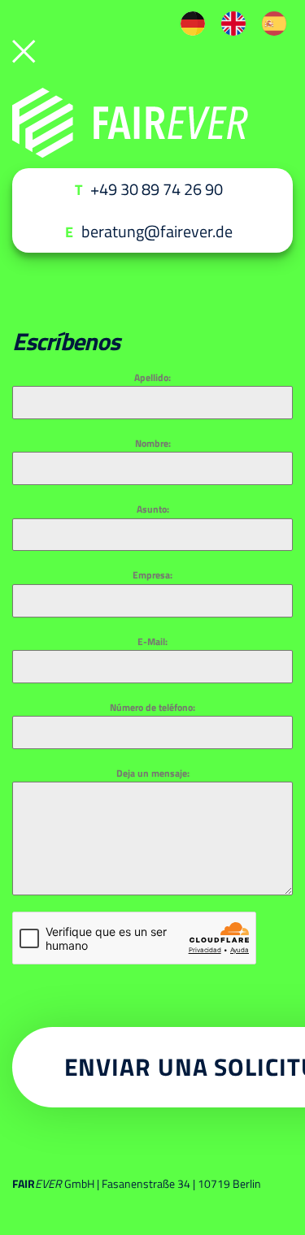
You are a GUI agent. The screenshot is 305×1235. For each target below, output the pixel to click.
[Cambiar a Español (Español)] (274, 23)
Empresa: (152, 575)
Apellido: (152, 377)
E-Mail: (152, 641)
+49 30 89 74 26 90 (156, 189)
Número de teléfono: (152, 707)
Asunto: (153, 509)
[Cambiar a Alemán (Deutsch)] (192, 23)
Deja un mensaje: (153, 773)
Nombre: (153, 443)
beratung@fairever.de (157, 231)
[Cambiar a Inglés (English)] (233, 23)
